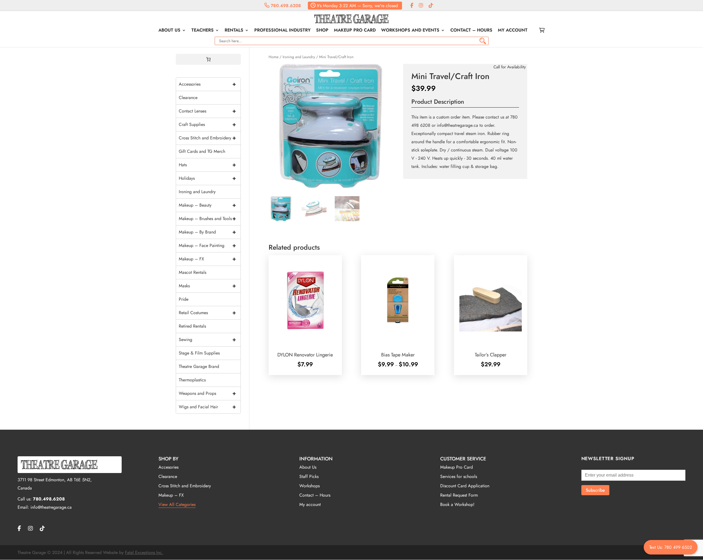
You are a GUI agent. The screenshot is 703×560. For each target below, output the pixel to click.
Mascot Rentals (192, 272)
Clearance (188, 97)
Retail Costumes (207, 313)
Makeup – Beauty (207, 205)
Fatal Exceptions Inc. (144, 552)
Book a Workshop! (457, 504)
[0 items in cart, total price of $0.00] (208, 59)
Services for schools (458, 476)
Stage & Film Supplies (199, 353)
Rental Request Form (459, 495)
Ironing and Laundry (299, 57)
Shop (322, 30)
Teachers (202, 30)
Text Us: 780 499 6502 (670, 547)
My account (513, 30)
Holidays (207, 178)
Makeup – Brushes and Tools (207, 219)
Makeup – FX (207, 259)
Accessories (207, 84)
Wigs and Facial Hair (207, 407)
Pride (183, 299)
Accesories (168, 467)
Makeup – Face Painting (207, 245)
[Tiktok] (431, 5)
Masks (207, 286)
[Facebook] (411, 5)
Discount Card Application (464, 486)
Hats (207, 165)
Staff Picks (309, 476)
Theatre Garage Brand (199, 366)
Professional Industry (282, 30)
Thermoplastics (192, 380)
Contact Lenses (207, 111)
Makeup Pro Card (355, 30)
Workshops (309, 486)
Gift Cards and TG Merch (202, 151)
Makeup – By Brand (207, 232)
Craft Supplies (207, 124)
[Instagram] (421, 5)
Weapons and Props (207, 393)
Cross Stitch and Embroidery (207, 138)
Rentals (234, 30)
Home (273, 57)
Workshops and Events (410, 30)
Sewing (207, 340)
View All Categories (177, 504)
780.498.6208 (285, 5)
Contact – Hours (471, 30)
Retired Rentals (192, 326)
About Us (169, 30)
